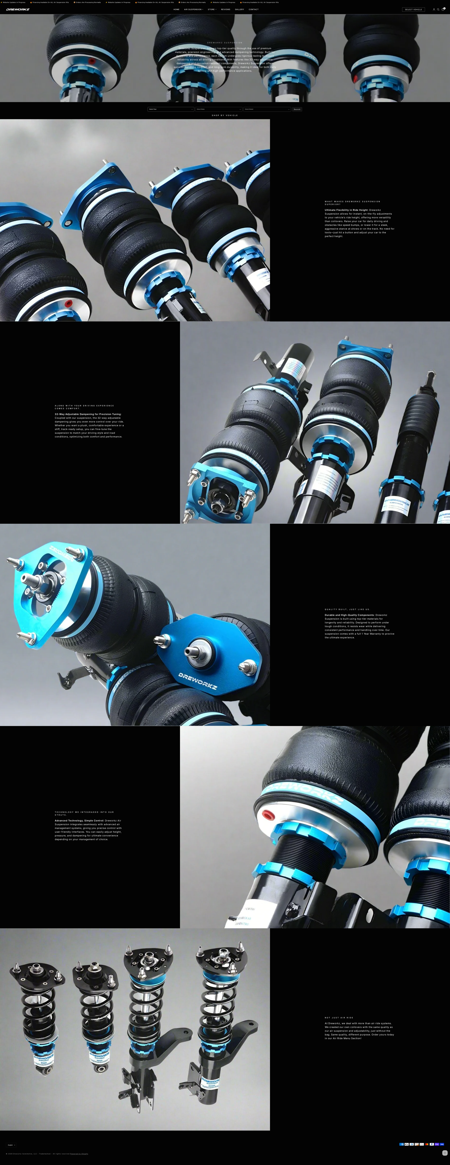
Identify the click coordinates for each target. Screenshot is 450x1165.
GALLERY (239, 9)
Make (197, 105)
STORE (211, 9)
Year (149, 105)
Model (245, 105)
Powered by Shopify (79, 1154)
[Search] (438, 9)
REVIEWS (225, 9)
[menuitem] (176, 9)
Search (297, 109)
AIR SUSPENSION (192, 9)
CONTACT (254, 9)
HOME (177, 9)
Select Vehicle (413, 9)
